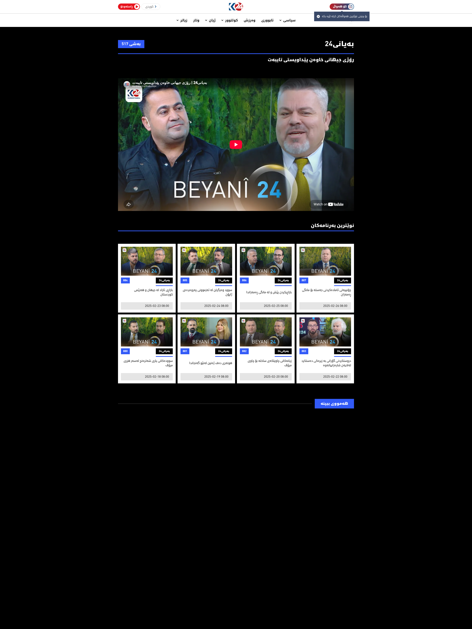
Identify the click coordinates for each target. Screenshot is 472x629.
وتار (196, 20)
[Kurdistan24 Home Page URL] (236, 7)
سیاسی (289, 20)
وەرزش (249, 20)
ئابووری (267, 20)
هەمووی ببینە (334, 404)
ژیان (212, 20)
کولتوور (231, 20)
